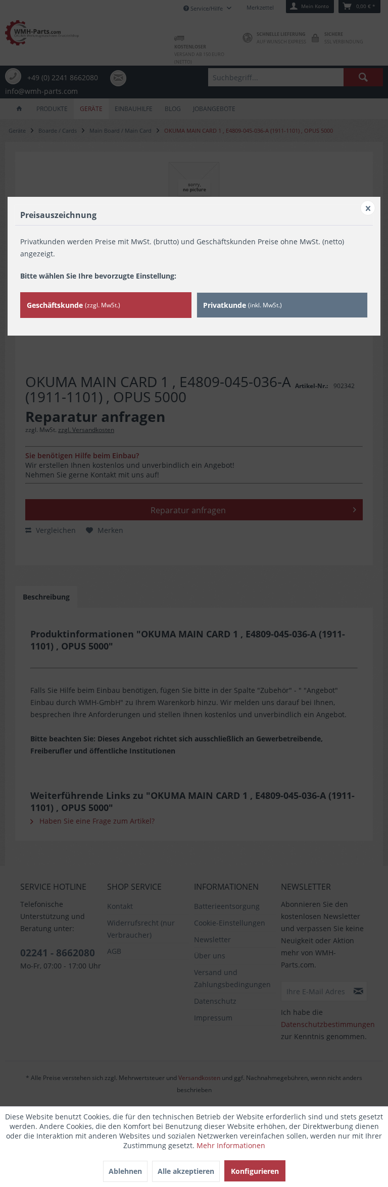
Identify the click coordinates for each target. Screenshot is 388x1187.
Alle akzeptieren (186, 1171)
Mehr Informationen (231, 1145)
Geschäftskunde (73, 305)
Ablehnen (125, 1171)
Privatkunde (242, 305)
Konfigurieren (255, 1171)
